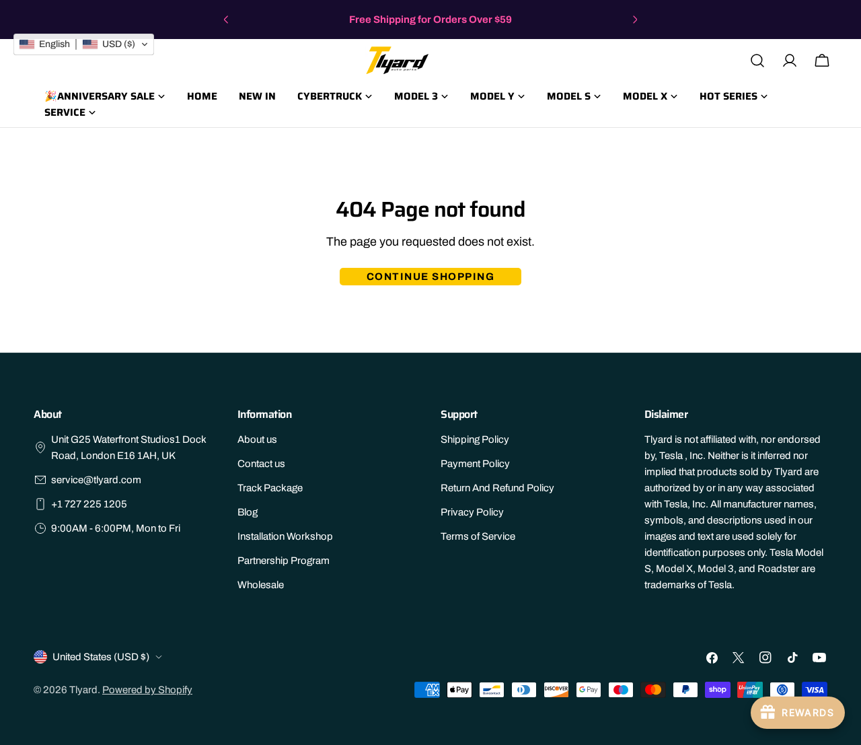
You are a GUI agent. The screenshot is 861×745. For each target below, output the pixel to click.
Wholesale (260, 584)
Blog (247, 512)
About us (257, 439)
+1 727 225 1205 (89, 504)
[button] (83, 44)
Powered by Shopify (147, 689)
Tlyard (83, 689)
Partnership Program (283, 560)
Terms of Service (478, 536)
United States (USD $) (100, 656)
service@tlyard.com (96, 479)
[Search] (757, 60)
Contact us (261, 463)
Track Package (270, 488)
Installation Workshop (285, 536)
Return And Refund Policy (497, 488)
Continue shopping (431, 276)
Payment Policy (475, 463)
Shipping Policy (475, 439)
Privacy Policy (472, 512)
